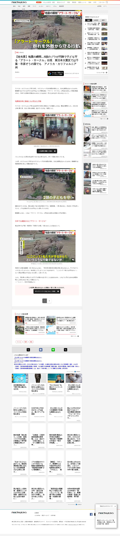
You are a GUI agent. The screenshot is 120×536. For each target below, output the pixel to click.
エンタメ (41, 6)
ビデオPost (37, 515)
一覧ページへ (73, 336)
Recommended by (70, 371)
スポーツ (48, 6)
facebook (40, 349)
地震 (25, 342)
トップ (13, 9)
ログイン (105, 6)
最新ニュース (82, 2)
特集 (68, 2)
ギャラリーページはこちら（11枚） (45, 291)
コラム (55, 6)
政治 (14, 6)
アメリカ (19, 342)
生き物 (23, 9)
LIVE (94, 2)
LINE (53, 349)
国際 (29, 6)
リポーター (102, 2)
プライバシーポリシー (72, 524)
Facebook (91, 514)
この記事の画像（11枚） (45, 151)
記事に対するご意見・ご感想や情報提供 (23, 521)
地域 (89, 2)
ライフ (34, 6)
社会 (19, 6)
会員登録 (99, 6)
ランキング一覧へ (101, 72)
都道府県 (61, 6)
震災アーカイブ (45, 515)
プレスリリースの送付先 (52, 521)
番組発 (74, 2)
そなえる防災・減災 (49, 2)
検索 (107, 2)
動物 (31, 342)
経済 (24, 6)
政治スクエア (61, 2)
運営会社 (61, 521)
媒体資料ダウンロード (39, 521)
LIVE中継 (53, 515)
